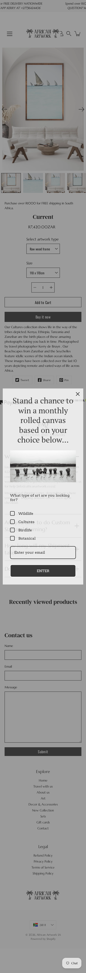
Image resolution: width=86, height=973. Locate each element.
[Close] (77, 394)
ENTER (43, 571)
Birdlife (25, 530)
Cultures (26, 522)
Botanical (27, 538)
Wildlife (25, 513)
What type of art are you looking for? (39, 497)
